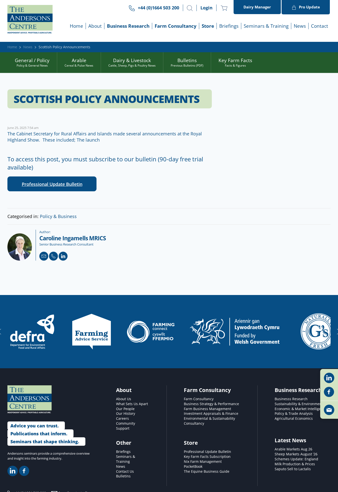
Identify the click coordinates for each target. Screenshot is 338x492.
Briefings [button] (229, 26)
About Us (123, 399)
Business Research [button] (128, 26)
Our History (125, 413)
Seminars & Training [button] (266, 26)
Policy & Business (58, 216)
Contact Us (125, 471)
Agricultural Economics (294, 418)
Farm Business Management (207, 409)
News (300, 26)
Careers (122, 418)
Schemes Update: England (296, 459)
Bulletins (187, 62)
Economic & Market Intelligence (301, 409)
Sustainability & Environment (299, 404)
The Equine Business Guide (206, 471)
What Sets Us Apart (132, 404)
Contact (319, 26)
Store (208, 26)
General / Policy (32, 62)
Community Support (125, 426)
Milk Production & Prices (295, 464)
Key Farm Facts (235, 62)
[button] (190, 8)
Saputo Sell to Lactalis (293, 469)
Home (76, 26)
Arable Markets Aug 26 (293, 449)
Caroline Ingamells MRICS (72, 238)
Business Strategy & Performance (211, 404)
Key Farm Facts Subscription (207, 456)
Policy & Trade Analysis (294, 413)
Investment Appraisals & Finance (211, 413)
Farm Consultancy (199, 399)
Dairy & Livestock (132, 62)
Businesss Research (291, 399)
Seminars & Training (125, 459)
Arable (79, 62)
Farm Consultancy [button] (175, 26)
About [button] (95, 26)
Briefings (123, 451)
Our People (125, 409)
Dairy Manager (257, 6)
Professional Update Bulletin (52, 184)
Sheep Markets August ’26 (296, 454)
